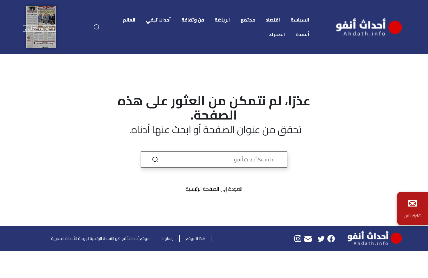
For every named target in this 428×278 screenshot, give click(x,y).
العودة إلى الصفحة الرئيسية (214, 189)
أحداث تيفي (158, 19)
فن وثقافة (192, 19)
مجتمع (247, 19)
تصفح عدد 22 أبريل (39, 28)
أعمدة (302, 34)
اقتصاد (273, 19)
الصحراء (277, 34)
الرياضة (222, 19)
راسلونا (168, 238)
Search (155, 159)
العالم (129, 19)
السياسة (300, 19)
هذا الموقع (195, 238)
